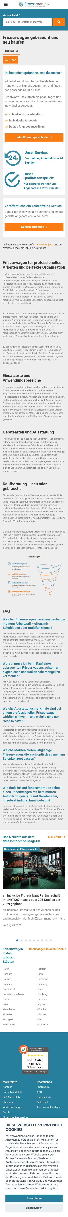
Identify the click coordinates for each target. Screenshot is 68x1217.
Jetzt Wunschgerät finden (32, 137)
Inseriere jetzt (45, 244)
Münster (7, 1014)
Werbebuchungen (12, 1107)
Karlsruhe (42, 999)
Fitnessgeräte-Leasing (15, 1117)
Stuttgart (8, 1019)
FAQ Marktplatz (11, 1097)
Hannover (8, 999)
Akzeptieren (34, 1198)
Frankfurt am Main (13, 994)
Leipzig (41, 1004)
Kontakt (7, 1086)
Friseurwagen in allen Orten (46, 949)
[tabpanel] (34, 888)
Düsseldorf (9, 989)
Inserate (11, 50)
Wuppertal (42, 1024)
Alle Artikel (55, 837)
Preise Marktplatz (12, 1092)
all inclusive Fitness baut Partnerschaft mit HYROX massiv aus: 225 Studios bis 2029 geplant (31, 900)
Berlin (6, 968)
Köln (5, 1004)
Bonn (40, 973)
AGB (39, 1092)
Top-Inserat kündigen (49, 1107)
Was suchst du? (11, 15)
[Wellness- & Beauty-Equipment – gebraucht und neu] (34, 4)
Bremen (7, 979)
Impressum (43, 1086)
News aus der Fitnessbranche (21, 849)
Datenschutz (44, 1097)
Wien (39, 1019)
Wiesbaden (9, 1024)
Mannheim (9, 1009)
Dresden (7, 984)
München (42, 1009)
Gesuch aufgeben (32, 227)
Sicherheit (42, 1102)
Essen (40, 989)
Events (6, 1112)
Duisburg (42, 984)
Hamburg (42, 994)
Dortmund (42, 979)
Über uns (8, 1102)
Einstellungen (34, 1207)
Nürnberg (42, 1014)
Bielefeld (41, 968)
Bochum (7, 973)
